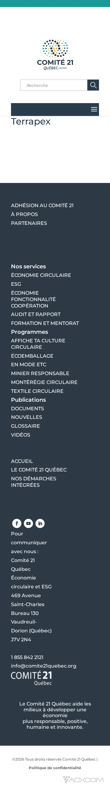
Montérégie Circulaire (44, 382)
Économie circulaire (41, 275)
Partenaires (29, 223)
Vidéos (20, 435)
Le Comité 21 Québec (39, 470)
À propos (24, 214)
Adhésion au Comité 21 (42, 205)
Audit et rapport (36, 314)
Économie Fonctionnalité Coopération (33, 299)
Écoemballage (32, 356)
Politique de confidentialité (55, 767)
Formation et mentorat (45, 323)
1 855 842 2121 (27, 657)
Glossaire (25, 426)
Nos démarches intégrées (33, 482)
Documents (27, 408)
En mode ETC (28, 364)
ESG (16, 284)
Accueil (22, 461)
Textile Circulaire (37, 391)
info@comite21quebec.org (43, 666)
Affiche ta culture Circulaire (38, 344)
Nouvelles (26, 417)
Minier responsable (40, 373)
